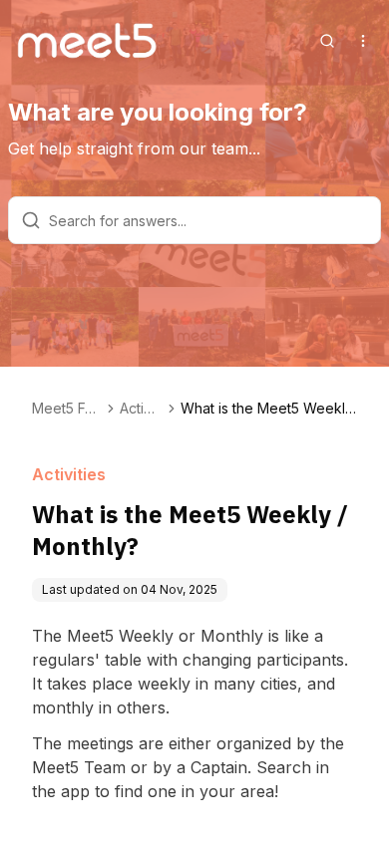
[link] (269, 409)
